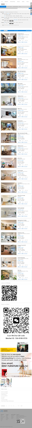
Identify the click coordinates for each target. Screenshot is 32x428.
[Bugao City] (8, 113)
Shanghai (7, 415)
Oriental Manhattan (21, 257)
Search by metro (9, 6)
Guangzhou (7, 418)
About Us (28, 1)
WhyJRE (2, 418)
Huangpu (10, 13)
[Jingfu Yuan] (8, 63)
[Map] (18, 42)
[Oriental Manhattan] (8, 262)
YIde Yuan (19, 270)
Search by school (15, 6)
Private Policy (12, 415)
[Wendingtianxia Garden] (8, 225)
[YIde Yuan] (8, 275)
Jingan (6, 13)
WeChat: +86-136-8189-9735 (20, 417)
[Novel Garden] (8, 175)
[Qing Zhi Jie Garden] (8, 200)
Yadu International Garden (22, 133)
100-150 (11, 22)
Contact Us (3, 4)
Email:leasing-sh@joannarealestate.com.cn (21, 416)
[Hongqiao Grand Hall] (8, 250)
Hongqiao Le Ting (21, 232)
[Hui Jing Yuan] (8, 125)
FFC (12, 17)
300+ (22, 22)
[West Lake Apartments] (8, 76)
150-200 (14, 22)
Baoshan (7, 14)
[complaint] (25, 42)
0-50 (6, 22)
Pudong (13, 13)
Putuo (5, 14)
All (4, 13)
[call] (31, 7)
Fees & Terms (2, 398)
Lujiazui (6, 17)
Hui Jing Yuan (20, 120)
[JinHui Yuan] (8, 163)
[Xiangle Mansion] (8, 38)
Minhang (28, 13)
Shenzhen (7, 417)
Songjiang (25, 13)
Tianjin (7, 419)
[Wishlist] (22, 42)
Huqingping (7, 18)
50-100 (8, 22)
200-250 (17, 22)
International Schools (12, 1)
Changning (15, 13)
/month (20, 47)
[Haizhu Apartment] (8, 212)
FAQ (1, 420)
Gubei (29, 17)
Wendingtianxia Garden (22, 220)
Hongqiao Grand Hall (22, 245)
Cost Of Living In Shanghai (4, 399)
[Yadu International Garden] (8, 138)
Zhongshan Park (21, 17)
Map (20, 6)
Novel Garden (20, 170)
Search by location (3, 6)
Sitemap (12, 418)
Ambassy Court (20, 145)
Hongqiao (27, 17)
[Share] (23, 42)
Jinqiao (8, 17)
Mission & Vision (3, 416)
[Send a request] (21, 42)
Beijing (7, 416)
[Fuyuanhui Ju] (8, 188)
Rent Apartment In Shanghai (4, 393)
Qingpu (18, 13)
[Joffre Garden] (8, 88)
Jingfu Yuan (20, 58)
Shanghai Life (6, 1)
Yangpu (23, 13)
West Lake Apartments (22, 71)
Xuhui (8, 13)
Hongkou (20, 13)
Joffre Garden (20, 83)
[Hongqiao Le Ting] (8, 237)
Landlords (23, 1)
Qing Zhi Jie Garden (21, 195)
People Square (15, 17)
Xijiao (5, 18)
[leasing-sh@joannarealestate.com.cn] (19, 42)
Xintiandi (11, 17)
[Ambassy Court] (8, 101)
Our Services (2, 417)
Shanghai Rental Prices (4, 394)
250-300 (19, 22)
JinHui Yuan (20, 158)
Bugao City (20, 108)
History (1, 415)
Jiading (9, 14)
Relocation (18, 1)
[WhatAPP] (31, 9)
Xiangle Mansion (21, 33)
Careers (2, 419)
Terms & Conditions (12, 417)
